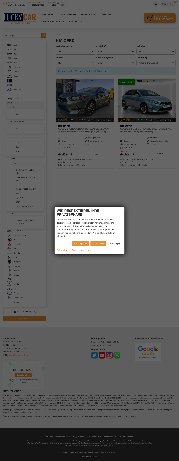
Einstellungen (114, 243)
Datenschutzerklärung (67, 250)
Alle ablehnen (98, 243)
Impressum (85, 250)
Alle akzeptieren (80, 243)
